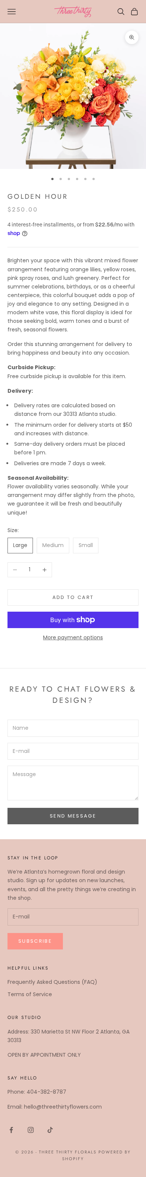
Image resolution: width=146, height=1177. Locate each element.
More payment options (73, 637)
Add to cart (73, 597)
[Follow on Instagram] (30, 1130)
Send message (73, 815)
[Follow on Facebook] (11, 1130)
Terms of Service (29, 994)
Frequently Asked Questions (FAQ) (52, 982)
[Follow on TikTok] (50, 1130)
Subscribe (35, 941)
